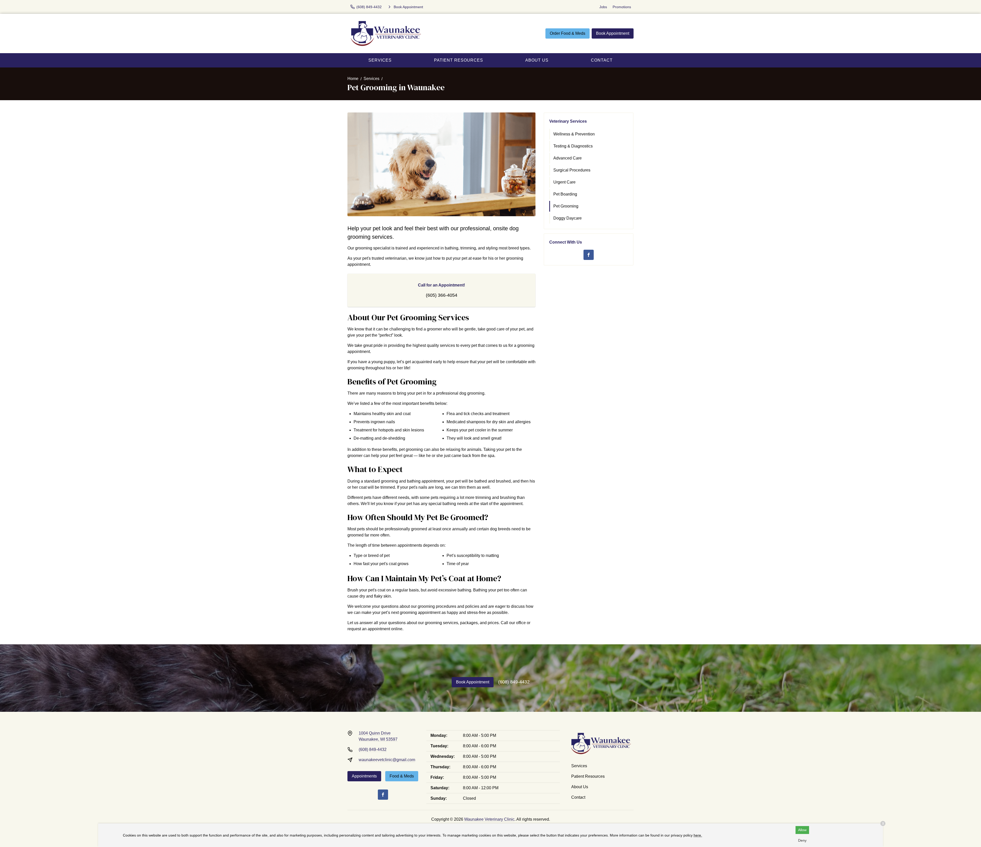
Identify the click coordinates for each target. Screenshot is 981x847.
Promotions (622, 7)
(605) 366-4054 (441, 295)
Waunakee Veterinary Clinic (489, 819)
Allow (802, 830)
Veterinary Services (568, 121)
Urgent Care (564, 182)
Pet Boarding (565, 194)
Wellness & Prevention (574, 134)
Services (380, 60)
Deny (802, 840)
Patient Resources (458, 60)
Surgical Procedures (571, 170)
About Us (536, 60)
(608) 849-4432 (514, 681)
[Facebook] (588, 255)
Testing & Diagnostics (573, 146)
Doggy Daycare (567, 218)
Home (352, 78)
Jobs (603, 7)
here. (698, 835)
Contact (602, 60)
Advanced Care (567, 158)
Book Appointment (612, 33)
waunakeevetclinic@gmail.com (387, 760)
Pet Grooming (565, 206)
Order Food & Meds (567, 33)
